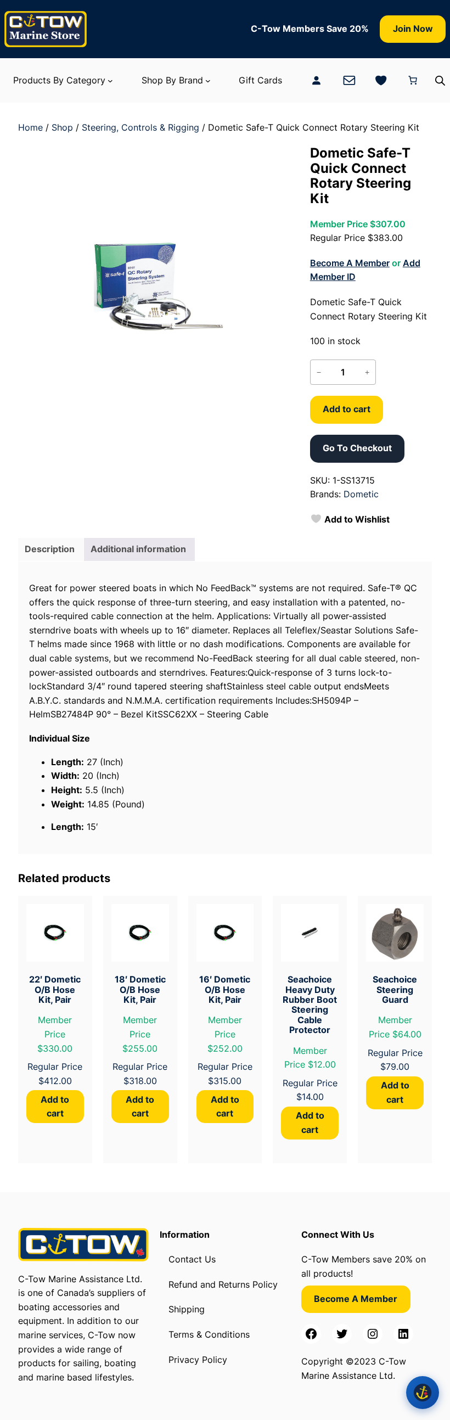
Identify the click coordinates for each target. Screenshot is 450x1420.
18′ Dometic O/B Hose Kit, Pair (140, 989)
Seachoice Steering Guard (395, 989)
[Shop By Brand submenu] (208, 80)
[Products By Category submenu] (110, 80)
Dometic (361, 494)
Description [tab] (50, 548)
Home (30, 127)
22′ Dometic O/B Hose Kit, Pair (55, 989)
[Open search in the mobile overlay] (440, 80)
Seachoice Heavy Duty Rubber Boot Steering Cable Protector (310, 1004)
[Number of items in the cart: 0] (413, 80)
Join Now (413, 28)
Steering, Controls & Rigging (140, 127)
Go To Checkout (357, 447)
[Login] (316, 80)
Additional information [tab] (138, 548)
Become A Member (350, 262)
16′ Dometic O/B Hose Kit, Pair (224, 989)
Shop (62, 127)
